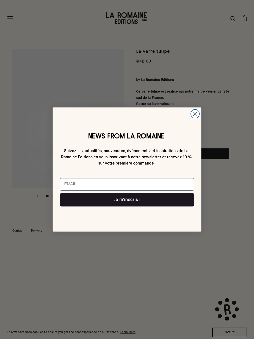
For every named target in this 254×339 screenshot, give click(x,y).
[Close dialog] (195, 113)
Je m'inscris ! (127, 200)
